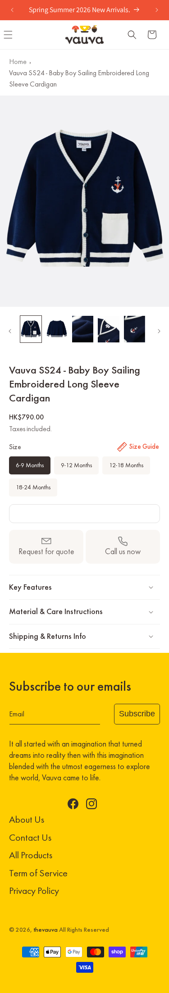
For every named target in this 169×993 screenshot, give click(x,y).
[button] (132, 35)
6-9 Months (30, 465)
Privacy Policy (34, 890)
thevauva (45, 930)
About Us (26, 819)
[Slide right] (159, 331)
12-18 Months (126, 465)
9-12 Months (76, 465)
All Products (30, 855)
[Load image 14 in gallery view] (82, 329)
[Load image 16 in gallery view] (134, 329)
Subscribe (137, 713)
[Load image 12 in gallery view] (30, 329)
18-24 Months (33, 487)
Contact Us (30, 837)
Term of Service (38, 873)
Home (18, 61)
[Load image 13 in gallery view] (56, 329)
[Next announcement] (157, 10)
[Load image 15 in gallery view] (108, 329)
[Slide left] (10, 331)
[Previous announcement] (12, 10)
